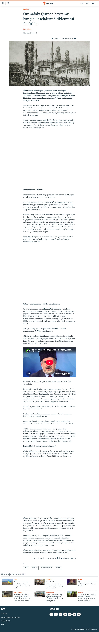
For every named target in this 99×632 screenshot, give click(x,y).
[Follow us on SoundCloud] (65, 614)
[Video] (93, 3)
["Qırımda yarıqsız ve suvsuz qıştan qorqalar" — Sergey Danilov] (72, 582)
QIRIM (80, 580)
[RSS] (74, 614)
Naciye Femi (27, 29)
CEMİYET (26, 10)
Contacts (4, 613)
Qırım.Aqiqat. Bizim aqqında (10, 617)
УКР (87, 3)
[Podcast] (79, 614)
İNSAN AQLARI (18, 592)
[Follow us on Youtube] (60, 614)
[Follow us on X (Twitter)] (56, 614)
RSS (2, 625)
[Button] (55, 38)
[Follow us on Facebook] (51, 614)
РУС (82, 3)
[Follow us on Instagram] (70, 614)
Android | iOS (5, 621)
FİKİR (15, 580)
